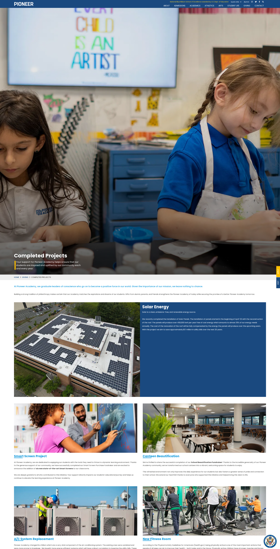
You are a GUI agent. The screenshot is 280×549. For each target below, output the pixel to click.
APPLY (278, 271)
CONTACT (259, 5)
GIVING (247, 6)
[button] (236, 2)
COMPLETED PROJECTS (41, 277)
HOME (16, 277)
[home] (24, 4)
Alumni (246, 2)
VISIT (278, 283)
